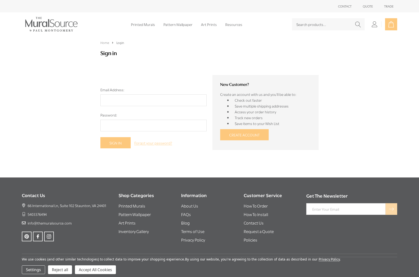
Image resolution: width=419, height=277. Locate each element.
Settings (33, 269)
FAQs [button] (186, 214)
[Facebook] (37, 236)
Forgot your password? (153, 142)
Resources (233, 24)
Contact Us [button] (254, 223)
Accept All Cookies (95, 269)
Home (104, 42)
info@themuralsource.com (50, 223)
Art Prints (209, 24)
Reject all (60, 269)
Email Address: (112, 89)
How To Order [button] (256, 206)
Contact (345, 6)
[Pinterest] (26, 236)
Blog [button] (185, 223)
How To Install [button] (256, 214)
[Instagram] (49, 236)
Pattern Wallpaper (178, 24)
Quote (368, 6)
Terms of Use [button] (192, 231)
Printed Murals (143, 24)
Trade (389, 6)
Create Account (244, 134)
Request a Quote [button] (259, 231)
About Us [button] (189, 206)
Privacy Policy (329, 259)
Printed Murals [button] (132, 206)
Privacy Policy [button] (193, 240)
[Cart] (391, 24)
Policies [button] (250, 240)
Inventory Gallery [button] (134, 231)
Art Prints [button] (127, 223)
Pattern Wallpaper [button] (135, 214)
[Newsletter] (391, 209)
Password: (108, 115)
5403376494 (37, 214)
